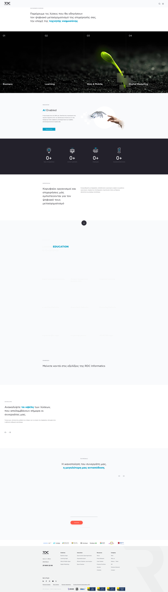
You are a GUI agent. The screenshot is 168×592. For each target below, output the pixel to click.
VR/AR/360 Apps (106, 335)
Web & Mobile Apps (65, 561)
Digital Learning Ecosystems (53, 279)
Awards (99, 567)
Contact (113, 570)
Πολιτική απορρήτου (66, 584)
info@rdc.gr (46, 561)
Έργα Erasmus (80, 564)
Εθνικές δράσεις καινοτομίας (84, 561)
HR (111, 564)
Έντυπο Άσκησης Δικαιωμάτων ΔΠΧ (82, 584)
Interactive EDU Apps (50, 335)
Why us (113, 558)
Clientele (99, 570)
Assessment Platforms (79, 307)
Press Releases (100, 558)
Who (112, 555)
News (98, 555)
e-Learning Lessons (78, 335)
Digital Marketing (65, 564)
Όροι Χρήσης (56, 584)
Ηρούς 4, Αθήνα (47, 559)
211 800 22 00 (48, 565)
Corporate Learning (107, 279)
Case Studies (100, 561)
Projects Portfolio (101, 564)
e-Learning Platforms (50, 307)
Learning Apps (64, 558)
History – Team (114, 561)
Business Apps (64, 555)
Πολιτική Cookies (46, 584)
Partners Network (115, 567)
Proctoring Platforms (107, 307)
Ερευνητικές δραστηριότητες (84, 555)
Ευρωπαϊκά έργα (81, 558)
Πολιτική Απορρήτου (85, 527)
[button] (5, 432)
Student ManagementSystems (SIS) (79, 280)
